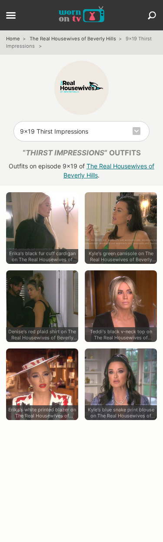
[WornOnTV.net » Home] (81, 15)
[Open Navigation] (11, 16)
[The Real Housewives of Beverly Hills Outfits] (81, 87)
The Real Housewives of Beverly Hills (73, 39)
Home (13, 39)
